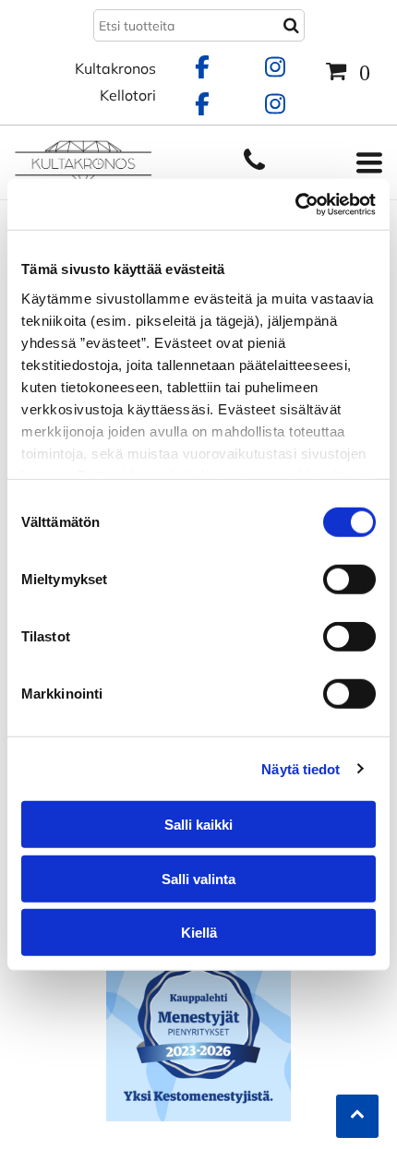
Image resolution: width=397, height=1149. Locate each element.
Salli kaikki (198, 824)
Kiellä (199, 932)
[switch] (349, 579)
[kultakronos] (254, 169)
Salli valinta (198, 878)
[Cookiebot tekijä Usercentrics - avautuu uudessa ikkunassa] (295, 204)
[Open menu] (369, 162)
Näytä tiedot (300, 768)
